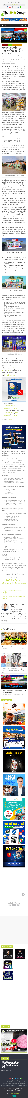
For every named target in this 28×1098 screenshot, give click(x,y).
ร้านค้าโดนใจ (21, 59)
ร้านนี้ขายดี (11, 61)
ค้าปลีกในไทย (4, 59)
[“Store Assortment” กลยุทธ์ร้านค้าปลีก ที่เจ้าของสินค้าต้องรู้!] (14, 676)
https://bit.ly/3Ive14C (10, 405)
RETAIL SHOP (14, 58)
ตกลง (14, 1095)
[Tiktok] (12, 7)
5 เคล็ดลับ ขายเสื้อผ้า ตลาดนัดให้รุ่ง (12, 669)
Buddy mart (9, 58)
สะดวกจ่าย (8, 63)
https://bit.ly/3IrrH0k (10, 409)
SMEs (10, 45)
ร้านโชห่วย (21, 61)
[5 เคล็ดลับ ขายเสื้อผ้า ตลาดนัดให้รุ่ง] (14, 654)
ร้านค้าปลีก (15, 59)
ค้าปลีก (24, 58)
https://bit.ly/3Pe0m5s (11, 415)
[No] (26, 1092)
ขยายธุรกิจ (20, 58)
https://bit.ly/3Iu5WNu (11, 412)
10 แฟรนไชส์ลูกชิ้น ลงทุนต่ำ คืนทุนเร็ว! (13, 647)
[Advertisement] (14, 930)
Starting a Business (17, 45)
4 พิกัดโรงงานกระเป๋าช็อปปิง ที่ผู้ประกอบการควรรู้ (13, 598)
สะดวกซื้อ (13, 63)
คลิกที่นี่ (10, 420)
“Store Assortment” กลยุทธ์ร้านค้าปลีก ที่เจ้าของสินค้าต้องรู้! (14, 691)
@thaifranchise (9, 375)
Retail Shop (5, 45)
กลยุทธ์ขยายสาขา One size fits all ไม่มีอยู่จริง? (13, 592)
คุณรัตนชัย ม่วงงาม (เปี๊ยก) (15, 56)
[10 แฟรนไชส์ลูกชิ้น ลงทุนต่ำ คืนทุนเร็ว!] (14, 632)
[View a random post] (25, 25)
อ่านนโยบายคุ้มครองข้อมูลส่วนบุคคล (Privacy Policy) (14, 1092)
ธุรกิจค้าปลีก (10, 59)
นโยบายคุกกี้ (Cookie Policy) (15, 1093)
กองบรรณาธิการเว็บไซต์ (14, 670)
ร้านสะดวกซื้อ (16, 61)
